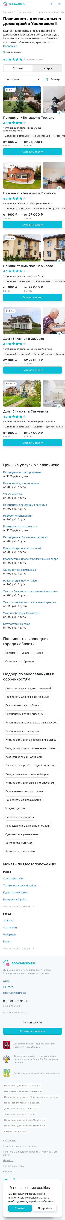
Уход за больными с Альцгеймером (27, 774)
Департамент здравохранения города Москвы (36, 1073)
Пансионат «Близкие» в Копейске (29, 193)
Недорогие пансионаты (17, 515)
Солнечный (10, 927)
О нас (6, 981)
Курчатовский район (15, 892)
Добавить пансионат (32, 1031)
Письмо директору (13, 1165)
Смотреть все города (16, 948)
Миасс (25, 652)
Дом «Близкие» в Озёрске (23, 338)
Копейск (10, 652)
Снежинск (11, 661)
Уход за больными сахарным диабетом (29, 782)
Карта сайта (9, 1140)
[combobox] (23, 79)
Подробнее (45, 1208)
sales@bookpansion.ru (15, 1012)
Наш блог (8, 1160)
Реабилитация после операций (22, 548)
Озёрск (39, 652)
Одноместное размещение (19, 569)
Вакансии (8, 1171)
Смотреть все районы (16, 906)
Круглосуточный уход (16, 623)
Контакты (9, 987)
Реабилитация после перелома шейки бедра (30, 559)
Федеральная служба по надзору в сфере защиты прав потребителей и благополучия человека (35, 1059)
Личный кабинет (32, 1022)
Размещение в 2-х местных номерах (25, 537)
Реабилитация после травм (20, 580)
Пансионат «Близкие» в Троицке (28, 117)
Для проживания (54, 426)
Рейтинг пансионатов (15, 1131)
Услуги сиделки (13, 494)
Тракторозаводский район (19, 885)
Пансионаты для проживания (21, 483)
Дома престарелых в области (19, 1114)
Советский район (13, 878)
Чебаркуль (9, 934)
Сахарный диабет (43, 354)
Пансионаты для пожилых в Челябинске (24, 1119)
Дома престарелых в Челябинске (21, 1108)
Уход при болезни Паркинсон (21, 613)
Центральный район (15, 899)
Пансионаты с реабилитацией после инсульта (32, 765)
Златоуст (9, 920)
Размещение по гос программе (22, 472)
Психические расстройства (20, 526)
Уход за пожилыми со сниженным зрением (29, 602)
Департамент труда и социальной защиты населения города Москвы (34, 1045)
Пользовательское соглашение (20, 1146)
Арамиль (29, 661)
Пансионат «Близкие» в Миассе (28, 266)
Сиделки (38, 426)
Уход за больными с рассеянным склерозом (30, 591)
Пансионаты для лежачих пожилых (25, 504)
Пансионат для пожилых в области (22, 1102)
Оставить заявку (32, 151)
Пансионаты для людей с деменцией (28, 688)
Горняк (7, 941)
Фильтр (55, 79)
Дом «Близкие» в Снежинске (25, 411)
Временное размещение (46, 208)
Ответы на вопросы (14, 992)
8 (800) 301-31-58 (15, 1001)
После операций (42, 135)
